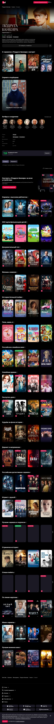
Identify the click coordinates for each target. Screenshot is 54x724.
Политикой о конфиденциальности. (23, 718)
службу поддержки (20, 721)
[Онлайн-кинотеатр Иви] (4, 2)
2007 (5, 35)
